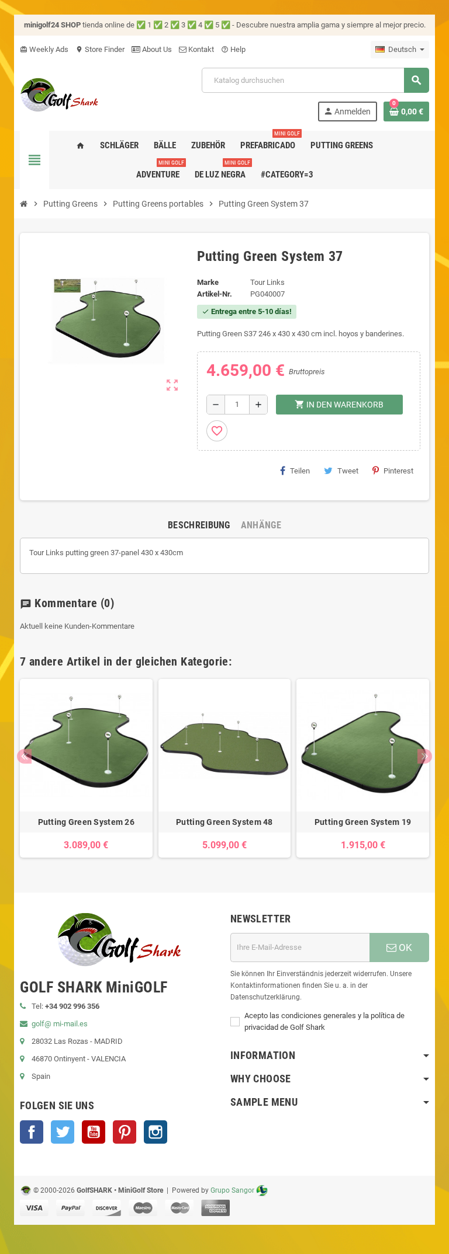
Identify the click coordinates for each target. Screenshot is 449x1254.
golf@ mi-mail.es (60, 1023)
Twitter (62, 1132)
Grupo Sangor (232, 1190)
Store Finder (100, 49)
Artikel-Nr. (214, 294)
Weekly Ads (44, 49)
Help (233, 49)
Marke (208, 282)
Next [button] (424, 756)
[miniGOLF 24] (59, 93)
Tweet (347, 470)
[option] (86, 768)
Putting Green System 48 (224, 822)
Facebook (31, 1132)
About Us (156, 49)
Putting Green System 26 (86, 822)
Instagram (155, 1132)
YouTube (93, 1132)
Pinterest (398, 470)
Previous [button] (24, 756)
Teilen (300, 470)
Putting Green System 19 (363, 822)
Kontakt (200, 49)
